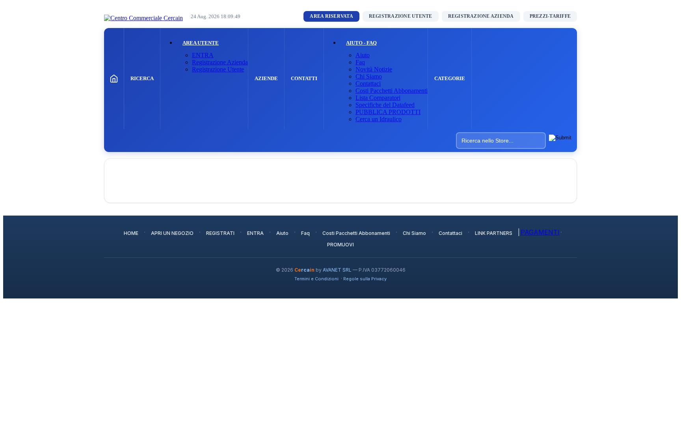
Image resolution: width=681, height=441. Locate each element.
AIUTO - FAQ (361, 43)
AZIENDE (266, 78)
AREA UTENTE (200, 43)
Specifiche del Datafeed (385, 104)
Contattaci (368, 83)
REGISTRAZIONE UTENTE (400, 16)
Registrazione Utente (218, 69)
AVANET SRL (337, 270)
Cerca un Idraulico (378, 119)
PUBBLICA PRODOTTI (388, 112)
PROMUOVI (340, 245)
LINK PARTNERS (493, 233)
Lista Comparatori (377, 97)
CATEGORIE (449, 78)
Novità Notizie (373, 69)
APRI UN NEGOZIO (172, 233)
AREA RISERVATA (331, 16)
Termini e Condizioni (316, 278)
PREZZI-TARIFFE (550, 16)
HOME (131, 233)
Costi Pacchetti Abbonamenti (391, 90)
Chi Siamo (368, 76)
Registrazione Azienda (220, 62)
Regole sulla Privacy (365, 278)
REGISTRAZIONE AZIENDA (481, 16)
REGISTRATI (220, 233)
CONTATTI (304, 78)
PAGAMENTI (540, 232)
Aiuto (362, 55)
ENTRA (203, 55)
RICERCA (142, 78)
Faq (360, 62)
